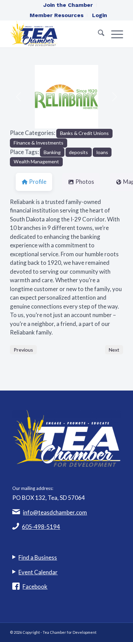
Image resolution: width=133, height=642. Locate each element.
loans (102, 152)
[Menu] (113, 33)
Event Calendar (38, 572)
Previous (23, 350)
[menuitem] (68, 5)
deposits (78, 152)
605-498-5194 (41, 526)
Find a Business (37, 557)
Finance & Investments (38, 143)
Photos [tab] (84, 181)
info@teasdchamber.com (55, 512)
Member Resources (57, 15)
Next (114, 350)
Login (99, 15)
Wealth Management (36, 161)
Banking (52, 152)
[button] (18, 96)
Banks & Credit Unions (84, 133)
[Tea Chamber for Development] (55, 33)
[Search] (97, 33)
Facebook (35, 586)
